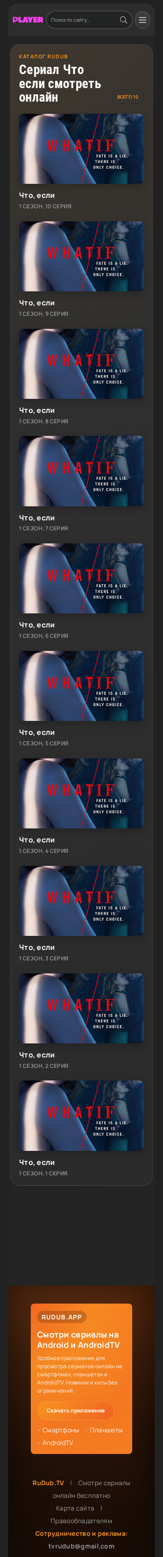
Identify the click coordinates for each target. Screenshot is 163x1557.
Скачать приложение (76, 1410)
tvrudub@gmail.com (81, 1546)
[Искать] (124, 20)
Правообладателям (81, 1520)
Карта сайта (75, 1508)
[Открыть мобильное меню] (142, 20)
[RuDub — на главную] (28, 20)
